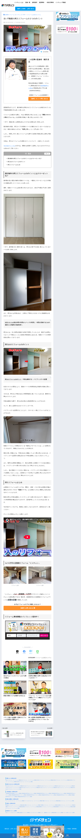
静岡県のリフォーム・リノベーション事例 (47, 806)
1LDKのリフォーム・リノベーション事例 (44, 780)
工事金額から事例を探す (12, 791)
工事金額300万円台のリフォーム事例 (58, 793)
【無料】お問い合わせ (26, 608)
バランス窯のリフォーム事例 (69, 812)
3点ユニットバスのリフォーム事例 (12, 812)
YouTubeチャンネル (9, 146)
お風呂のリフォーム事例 (24, 812)
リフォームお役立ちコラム (43, 657)
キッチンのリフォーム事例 (35, 812)
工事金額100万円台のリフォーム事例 (28, 793)
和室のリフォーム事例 (58, 812)
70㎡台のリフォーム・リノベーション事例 (30, 787)
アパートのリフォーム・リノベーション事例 (33, 800)
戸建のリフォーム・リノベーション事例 (50, 800)
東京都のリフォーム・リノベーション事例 (14, 805)
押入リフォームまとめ (14, 164)
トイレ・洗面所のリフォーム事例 (47, 812)
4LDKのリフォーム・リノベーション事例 (24, 781)
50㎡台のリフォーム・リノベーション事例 (65, 785)
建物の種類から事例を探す (12, 799)
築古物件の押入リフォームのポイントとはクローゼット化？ (25, 158)
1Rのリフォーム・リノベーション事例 (13, 780)
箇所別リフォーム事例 (11, 810)
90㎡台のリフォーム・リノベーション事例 (64, 787)
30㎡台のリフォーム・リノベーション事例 (31, 785)
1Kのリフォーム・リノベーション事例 (28, 780)
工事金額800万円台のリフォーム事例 (63, 794)
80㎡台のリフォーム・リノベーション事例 (47, 787)
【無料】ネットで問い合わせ (39, 98)
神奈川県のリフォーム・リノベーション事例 (31, 805)
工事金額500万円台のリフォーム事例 (18, 794)
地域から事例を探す (11, 803)
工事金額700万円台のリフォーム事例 (48, 794)
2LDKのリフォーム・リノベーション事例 (61, 780)
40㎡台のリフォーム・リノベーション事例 (48, 785)
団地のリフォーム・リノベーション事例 (66, 800)
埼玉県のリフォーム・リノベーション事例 (65, 805)
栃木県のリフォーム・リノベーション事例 (30, 806)
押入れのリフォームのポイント (16, 161)
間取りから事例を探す (11, 778)
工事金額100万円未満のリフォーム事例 (13, 793)
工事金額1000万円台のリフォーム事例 (24, 796)
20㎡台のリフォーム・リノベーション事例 (14, 785)
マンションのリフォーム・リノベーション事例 (15, 800)
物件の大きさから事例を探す (13, 784)
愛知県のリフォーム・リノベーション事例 (64, 806)
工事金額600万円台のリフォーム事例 (33, 794)
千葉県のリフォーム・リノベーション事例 (48, 805)
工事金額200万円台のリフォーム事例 (43, 793)
